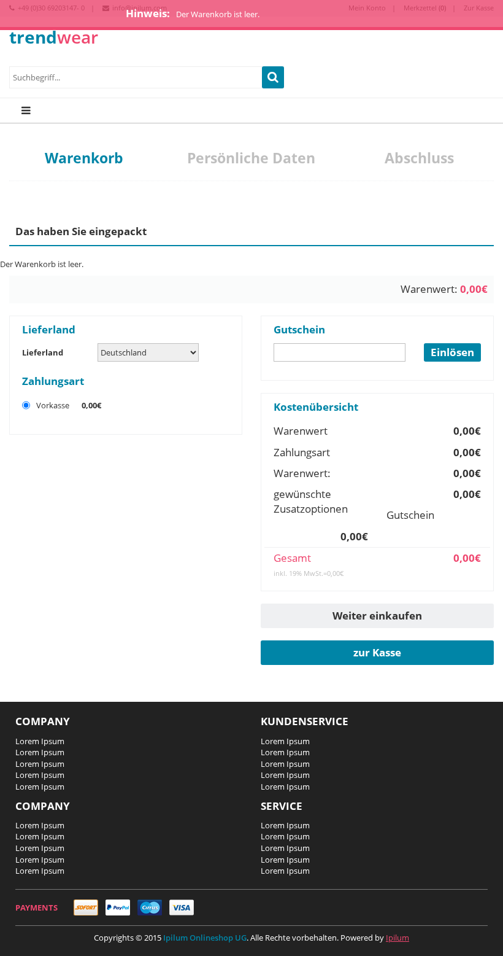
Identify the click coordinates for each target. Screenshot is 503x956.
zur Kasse (377, 652)
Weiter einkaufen (377, 615)
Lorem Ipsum (39, 741)
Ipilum (397, 937)
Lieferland (42, 352)
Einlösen (452, 352)
